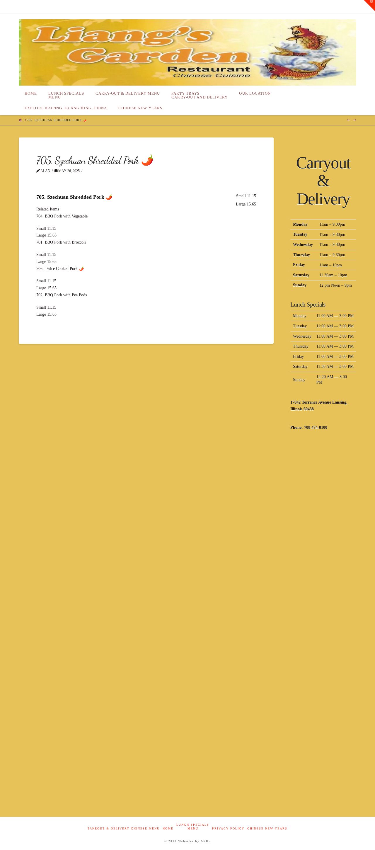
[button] (369, 5)
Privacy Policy (228, 828)
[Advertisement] (323, 530)
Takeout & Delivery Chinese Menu (124, 828)
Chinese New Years (267, 828)
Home (168, 828)
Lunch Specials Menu (192, 826)
